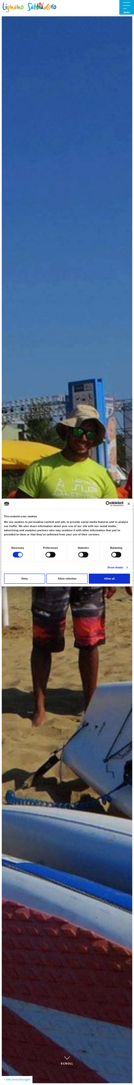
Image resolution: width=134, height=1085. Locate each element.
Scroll (67, 1064)
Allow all (109, 578)
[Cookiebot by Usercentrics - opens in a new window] (108, 503)
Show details (115, 567)
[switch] (50, 554)
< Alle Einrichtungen (17, 1080)
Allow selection (67, 578)
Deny (24, 578)
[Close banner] (129, 504)
